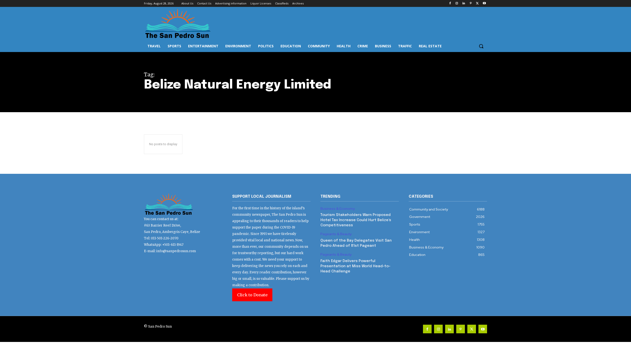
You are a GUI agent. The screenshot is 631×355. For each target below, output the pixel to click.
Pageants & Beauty (335, 234)
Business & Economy (337, 209)
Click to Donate (252, 294)
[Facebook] (450, 3)
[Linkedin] (464, 3)
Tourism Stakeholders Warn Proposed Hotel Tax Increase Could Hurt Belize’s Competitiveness (355, 220)
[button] (481, 46)
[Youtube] (484, 3)
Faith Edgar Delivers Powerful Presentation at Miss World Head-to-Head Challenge (355, 266)
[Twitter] (477, 3)
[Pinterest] (470, 3)
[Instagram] (457, 3)
